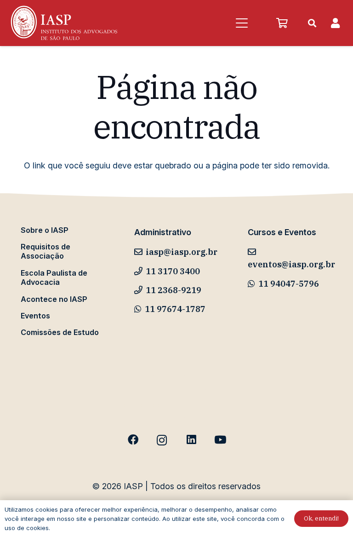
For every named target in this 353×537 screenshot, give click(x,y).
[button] (241, 23)
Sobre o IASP (44, 230)
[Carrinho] (282, 23)
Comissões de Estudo (60, 332)
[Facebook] (133, 440)
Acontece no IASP (54, 299)
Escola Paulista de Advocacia (54, 277)
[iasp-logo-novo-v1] (63, 23)
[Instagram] (162, 440)
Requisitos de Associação (45, 251)
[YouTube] (219, 440)
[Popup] (335, 23)
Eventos (35, 315)
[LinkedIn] (191, 440)
